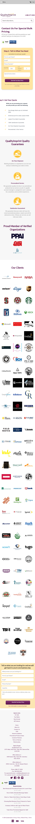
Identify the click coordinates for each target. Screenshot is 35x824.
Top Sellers (17, 717)
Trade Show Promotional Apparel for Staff (17, 809)
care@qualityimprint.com (22, 775)
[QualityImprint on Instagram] (22, 778)
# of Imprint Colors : (19, 68)
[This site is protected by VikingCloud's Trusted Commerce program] (13, 42)
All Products (17, 721)
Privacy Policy (17, 817)
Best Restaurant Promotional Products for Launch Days (17, 788)
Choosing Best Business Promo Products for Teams (17, 801)
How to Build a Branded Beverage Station (17, 792)
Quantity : (6, 68)
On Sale (17, 715)
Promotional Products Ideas (17, 735)
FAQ (17, 731)
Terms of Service (17, 740)
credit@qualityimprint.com (22, 773)
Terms (30, 817)
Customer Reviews (17, 737)
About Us (17, 727)
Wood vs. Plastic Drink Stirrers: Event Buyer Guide (17, 797)
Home (16, 725)
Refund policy (16, 742)
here (18, 86)
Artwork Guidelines (17, 733)
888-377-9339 (19, 769)
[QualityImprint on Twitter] (11, 778)
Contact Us (17, 729)
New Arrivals (17, 719)
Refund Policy (24, 817)
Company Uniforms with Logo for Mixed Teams (17, 805)
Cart (33, 2)
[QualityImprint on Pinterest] (19, 778)
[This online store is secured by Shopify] (5, 42)
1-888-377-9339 (30, 15)
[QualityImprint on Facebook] (15, 778)
